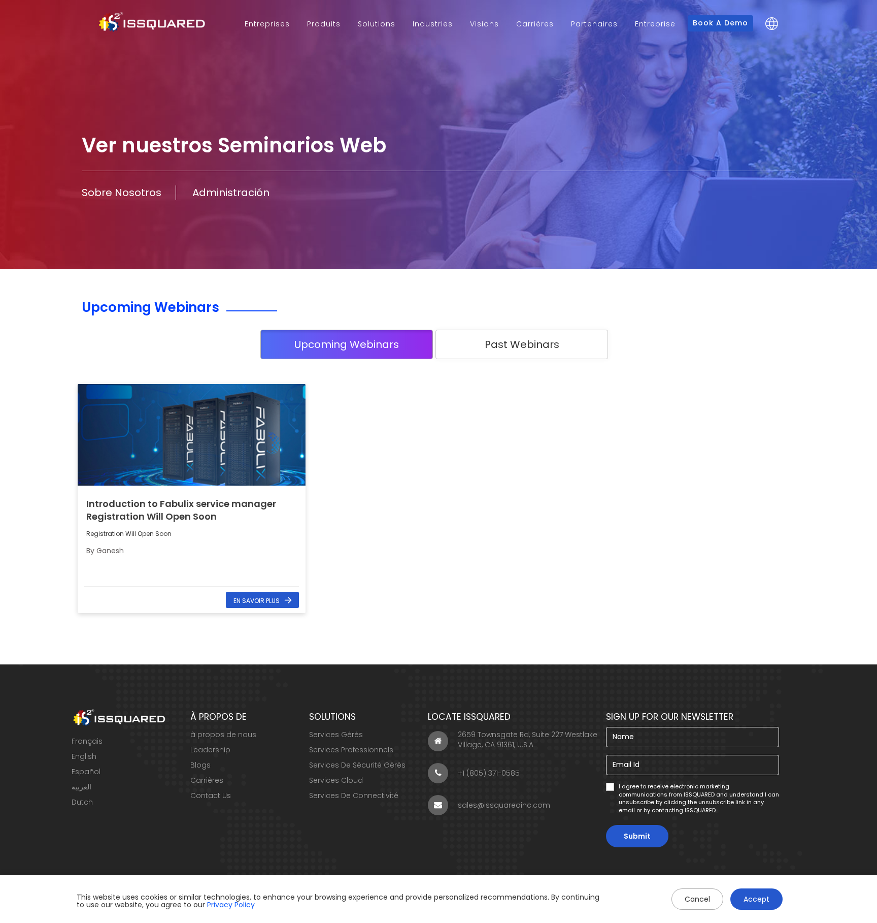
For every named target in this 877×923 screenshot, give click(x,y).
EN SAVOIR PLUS (256, 600)
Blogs (200, 765)
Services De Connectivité (353, 795)
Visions (484, 24)
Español (86, 772)
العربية (81, 787)
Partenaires (594, 24)
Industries (433, 24)
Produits (324, 24)
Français (87, 741)
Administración (230, 192)
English (84, 756)
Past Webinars (522, 344)
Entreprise (655, 24)
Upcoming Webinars (346, 344)
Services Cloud (336, 780)
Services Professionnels (351, 750)
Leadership (210, 750)
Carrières (535, 24)
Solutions (376, 24)
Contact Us (210, 795)
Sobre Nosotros (121, 192)
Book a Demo (720, 23)
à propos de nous (223, 734)
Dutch (82, 802)
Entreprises (267, 24)
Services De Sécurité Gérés (357, 765)
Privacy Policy (231, 905)
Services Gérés (336, 734)
